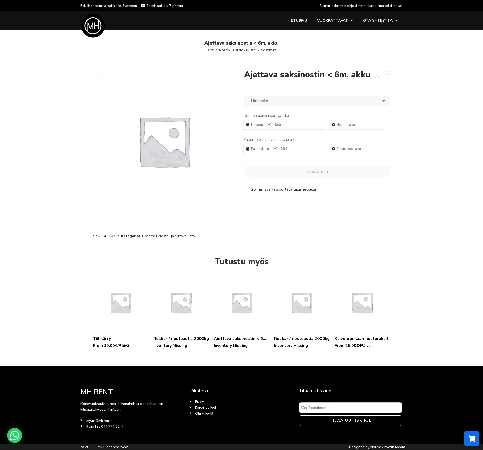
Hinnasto (258, 101)
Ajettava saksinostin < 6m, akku (241, 338)
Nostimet (268, 50)
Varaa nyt (318, 172)
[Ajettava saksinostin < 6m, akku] (241, 302)
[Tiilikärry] (120, 302)
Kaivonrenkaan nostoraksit (362, 338)
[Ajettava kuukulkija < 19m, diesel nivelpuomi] (386, 74)
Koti (211, 50)
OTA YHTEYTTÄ (378, 20)
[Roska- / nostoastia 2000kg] (181, 302)
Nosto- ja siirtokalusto (237, 50)
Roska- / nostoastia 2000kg (181, 338)
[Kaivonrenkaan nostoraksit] (362, 302)
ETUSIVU (299, 20)
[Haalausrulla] (376, 74)
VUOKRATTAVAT (332, 20)
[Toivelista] (100, 77)
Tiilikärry (102, 338)
